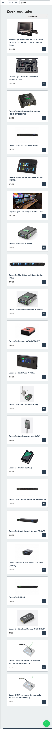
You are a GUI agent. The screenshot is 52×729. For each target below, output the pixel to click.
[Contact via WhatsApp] (46, 723)
